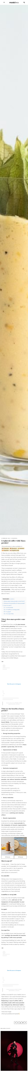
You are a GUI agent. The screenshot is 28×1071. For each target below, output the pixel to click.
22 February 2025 (5, 538)
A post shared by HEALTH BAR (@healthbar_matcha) (14, 990)
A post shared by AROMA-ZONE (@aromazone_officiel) (14, 703)
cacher (12, 599)
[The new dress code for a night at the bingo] (14, 1051)
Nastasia (15, 538)
